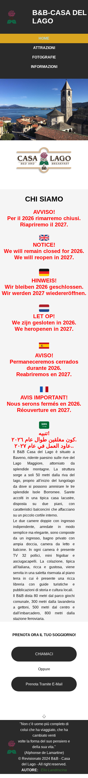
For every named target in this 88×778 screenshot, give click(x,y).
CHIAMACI (44, 654)
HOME (44, 38)
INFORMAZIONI (44, 67)
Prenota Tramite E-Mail (44, 684)
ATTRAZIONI (44, 48)
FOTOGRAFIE (44, 57)
